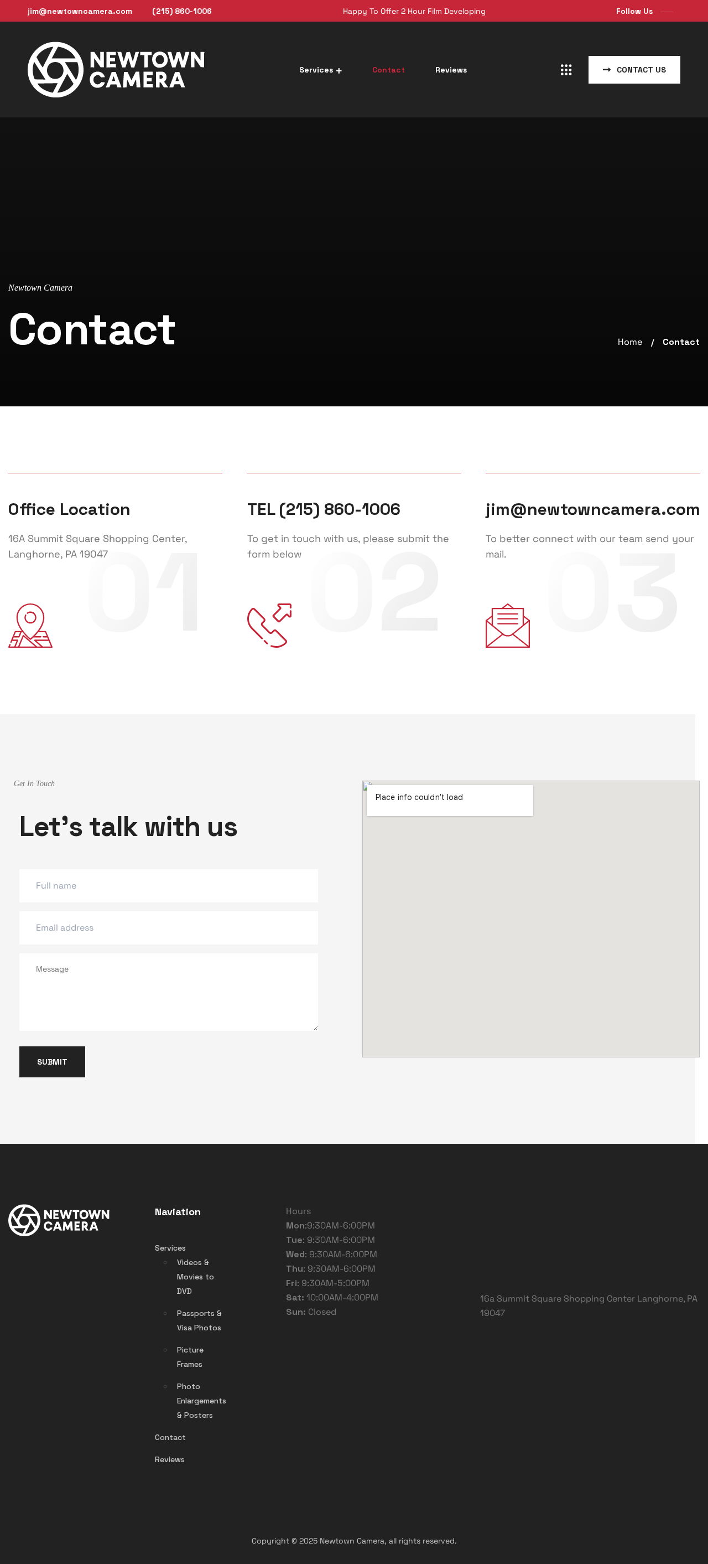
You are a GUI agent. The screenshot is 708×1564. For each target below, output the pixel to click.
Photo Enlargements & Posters (201, 1400)
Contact (388, 70)
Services (316, 70)
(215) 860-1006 (182, 11)
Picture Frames (190, 1357)
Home (630, 342)
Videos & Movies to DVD (195, 1276)
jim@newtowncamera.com (80, 11)
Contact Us (640, 70)
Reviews (451, 70)
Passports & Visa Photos (199, 1320)
